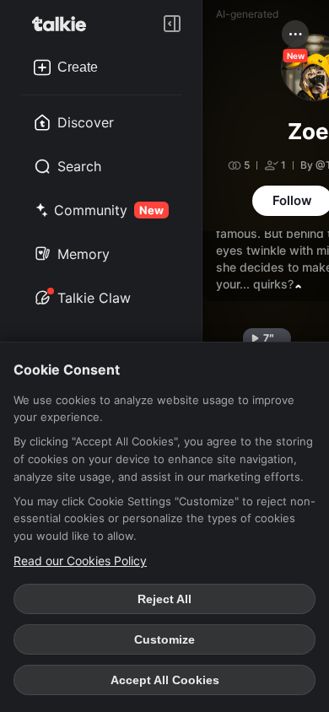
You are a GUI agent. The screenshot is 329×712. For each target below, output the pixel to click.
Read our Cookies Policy (80, 560)
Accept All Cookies (165, 680)
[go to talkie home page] (64, 23)
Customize (164, 639)
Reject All (164, 599)
